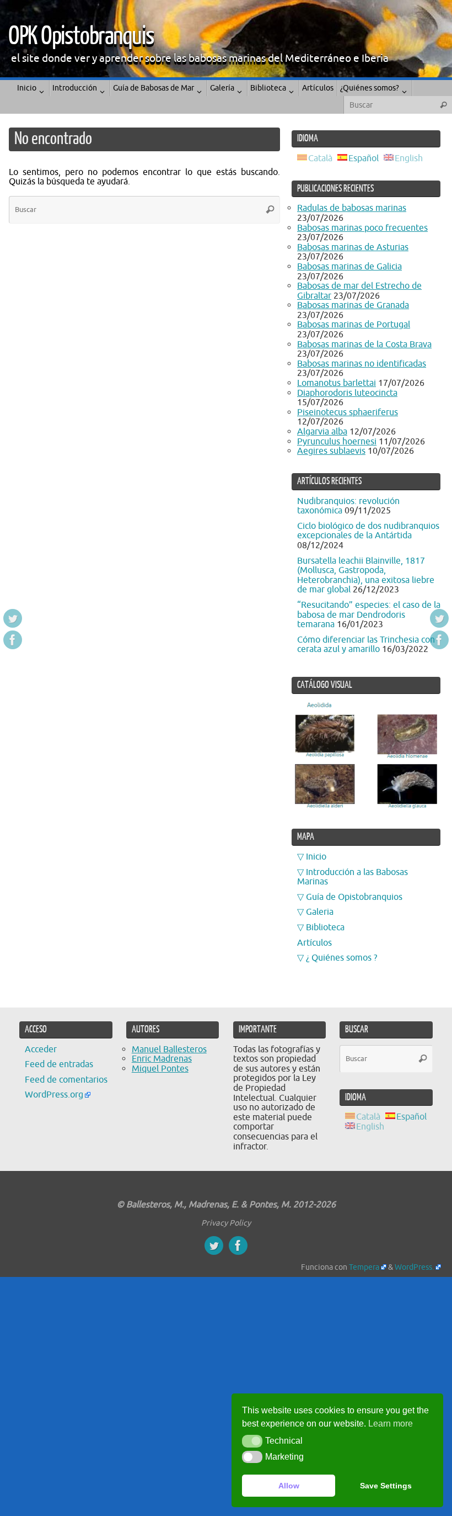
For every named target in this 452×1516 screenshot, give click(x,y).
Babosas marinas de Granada (353, 305)
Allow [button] (288, 1485)
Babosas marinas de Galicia (349, 266)
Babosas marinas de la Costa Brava (364, 344)
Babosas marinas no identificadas (361, 363)
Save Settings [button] (386, 1485)
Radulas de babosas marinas (351, 208)
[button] (252, 1441)
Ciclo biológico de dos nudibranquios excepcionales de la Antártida (368, 531)
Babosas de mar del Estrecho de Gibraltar (359, 290)
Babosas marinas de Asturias (352, 247)
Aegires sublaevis (331, 451)
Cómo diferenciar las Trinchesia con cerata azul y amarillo (366, 644)
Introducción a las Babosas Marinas (352, 877)
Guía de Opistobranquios (354, 897)
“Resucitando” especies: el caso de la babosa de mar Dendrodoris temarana (368, 615)
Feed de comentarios (66, 1079)
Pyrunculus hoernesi (336, 441)
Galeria (319, 912)
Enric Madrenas (162, 1058)
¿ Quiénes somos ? (341, 957)
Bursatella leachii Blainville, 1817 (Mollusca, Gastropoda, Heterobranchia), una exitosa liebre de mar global (365, 575)
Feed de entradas (59, 1064)
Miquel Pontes (160, 1068)
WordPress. (414, 1267)
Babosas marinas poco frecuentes (362, 228)
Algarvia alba (322, 431)
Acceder (41, 1049)
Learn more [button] (390, 1423)
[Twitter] (12, 618)
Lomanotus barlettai (336, 383)
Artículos (314, 942)
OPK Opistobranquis (81, 36)
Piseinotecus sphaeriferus (347, 412)
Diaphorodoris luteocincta (347, 393)
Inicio (316, 856)
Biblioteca (325, 927)
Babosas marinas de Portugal (353, 324)
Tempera (364, 1267)
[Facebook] (12, 639)
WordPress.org (54, 1094)
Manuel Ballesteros (169, 1049)
